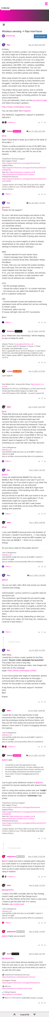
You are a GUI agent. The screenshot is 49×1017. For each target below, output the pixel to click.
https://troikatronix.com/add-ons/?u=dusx (17, 988)
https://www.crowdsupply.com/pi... (17, 107)
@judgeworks (8, 890)
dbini (9, 407)
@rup (4, 136)
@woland (6, 207)
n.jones (9, 371)
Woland (10, 131)
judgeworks (11, 856)
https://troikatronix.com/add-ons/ (21, 172)
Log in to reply (40, 36)
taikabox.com (7, 450)
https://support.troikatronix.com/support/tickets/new (21, 163)
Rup (8, 45)
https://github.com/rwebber (12, 994)
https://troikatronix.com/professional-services (18, 977)
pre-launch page (40, 100)
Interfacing (10, 36)
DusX (9, 954)
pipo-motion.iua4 (17, 904)
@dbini (5, 474)
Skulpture (10, 331)
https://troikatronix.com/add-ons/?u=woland (18, 174)
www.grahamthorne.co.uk (24, 344)
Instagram (26, 111)
